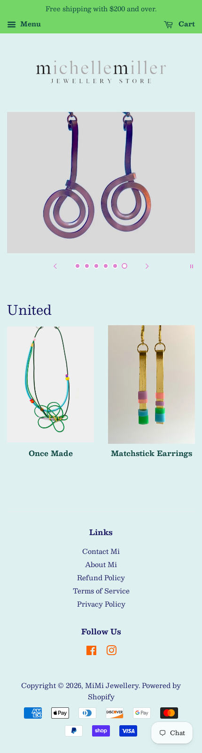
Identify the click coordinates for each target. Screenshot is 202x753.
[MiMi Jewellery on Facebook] (91, 651)
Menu (29, 23)
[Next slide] (147, 265)
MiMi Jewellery (112, 685)
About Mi (101, 564)
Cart (186, 23)
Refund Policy (101, 577)
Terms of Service (101, 590)
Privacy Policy (101, 603)
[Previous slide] (55, 265)
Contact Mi (101, 551)
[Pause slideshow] (191, 265)
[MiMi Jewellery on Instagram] (111, 651)
